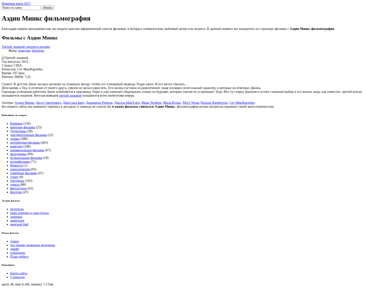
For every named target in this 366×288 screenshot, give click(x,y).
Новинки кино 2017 (16, 3)
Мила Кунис (172, 102)
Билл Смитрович (48, 102)
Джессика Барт (73, 102)
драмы (14, 139)
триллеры (17, 180)
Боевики (16, 123)
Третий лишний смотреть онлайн (26, 47)
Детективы (18, 131)
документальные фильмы (28, 135)
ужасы (14, 184)
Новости (16, 165)
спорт (14, 177)
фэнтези (38, 50)
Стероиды (17, 277)
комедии (24, 50)
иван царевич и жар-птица (29, 213)
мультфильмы (20, 161)
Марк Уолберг (151, 102)
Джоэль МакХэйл (127, 102)
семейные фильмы (23, 173)
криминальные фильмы (27, 150)
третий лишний (70, 95)
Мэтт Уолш (191, 102)
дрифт (14, 249)
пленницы (17, 253)
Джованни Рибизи (99, 102)
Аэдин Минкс (25, 102)
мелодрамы (18, 154)
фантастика (18, 188)
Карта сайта (18, 273)
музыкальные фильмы (26, 158)
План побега (19, 256)
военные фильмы (22, 127)
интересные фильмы (25, 142)
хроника (16, 216)
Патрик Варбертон (214, 102)
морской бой (19, 224)
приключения (20, 169)
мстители (17, 209)
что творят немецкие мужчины (32, 245)
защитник (17, 220)
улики (14, 241)
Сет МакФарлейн (242, 102)
